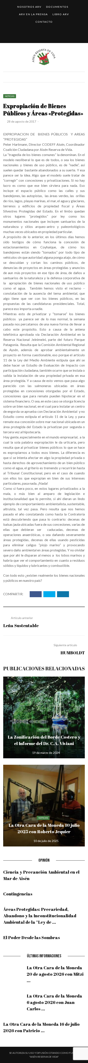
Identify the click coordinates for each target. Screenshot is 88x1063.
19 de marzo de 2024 (46, 752)
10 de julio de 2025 (46, 841)
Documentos (57, 6)
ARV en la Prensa (33, 14)
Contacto (44, 21)
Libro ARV (61, 14)
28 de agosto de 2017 (22, 121)
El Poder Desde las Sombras (31, 937)
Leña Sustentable (21, 625)
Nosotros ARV (29, 6)
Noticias (9, 96)
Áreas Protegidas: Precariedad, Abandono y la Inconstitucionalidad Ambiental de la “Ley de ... (39, 915)
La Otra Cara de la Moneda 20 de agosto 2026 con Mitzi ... (55, 974)
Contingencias (17, 894)
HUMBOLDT (72, 653)
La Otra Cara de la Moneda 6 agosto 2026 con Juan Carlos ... (54, 1002)
